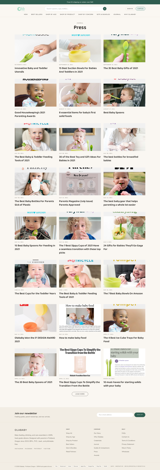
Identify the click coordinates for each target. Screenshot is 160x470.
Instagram (19, 449)
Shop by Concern (85, 14)
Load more (80, 394)
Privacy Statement (128, 444)
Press (96, 452)
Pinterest (38, 449)
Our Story (97, 433)
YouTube (47, 449)
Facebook (28, 449)
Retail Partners (71, 452)
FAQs (124, 433)
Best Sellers (36, 14)
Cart (140, 9)
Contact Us (125, 437)
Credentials (98, 441)
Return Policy (126, 448)
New (26, 14)
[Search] (104, 8)
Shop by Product (67, 14)
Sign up (140, 414)
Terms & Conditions (128, 441)
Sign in (130, 9)
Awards (96, 455)
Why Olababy (130, 14)
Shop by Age (51, 14)
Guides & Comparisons (101, 448)
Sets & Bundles (103, 14)
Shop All (69, 433)
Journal (117, 14)
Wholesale (125, 452)
